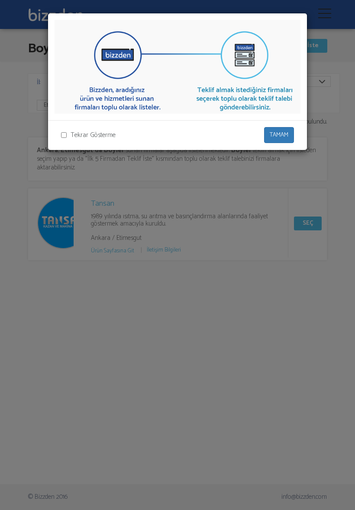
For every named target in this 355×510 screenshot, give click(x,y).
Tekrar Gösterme (93, 135)
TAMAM (279, 135)
